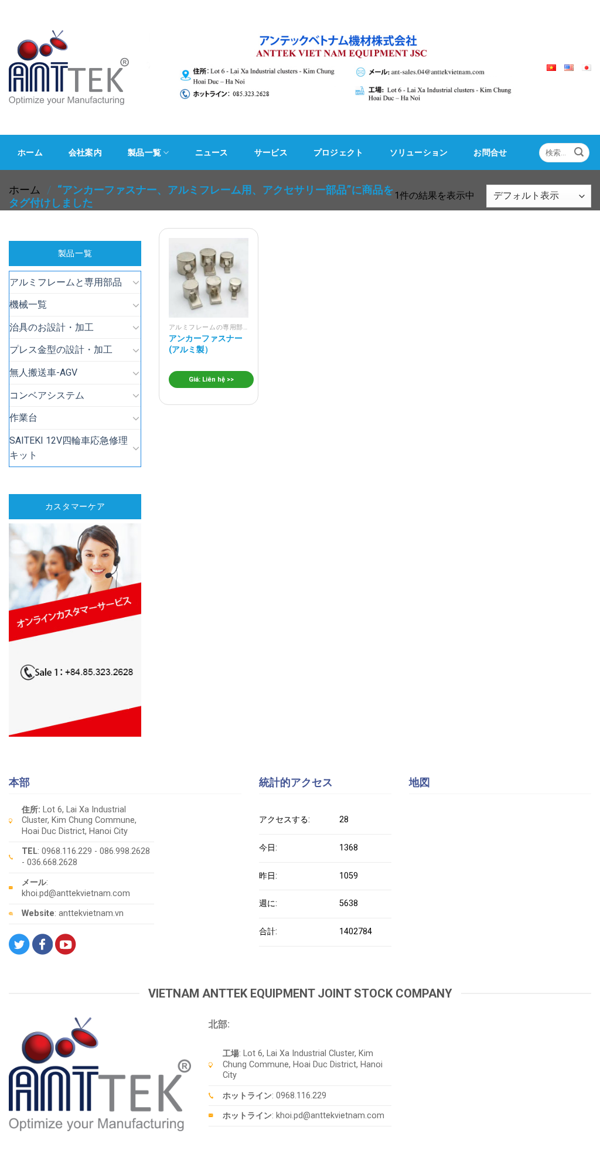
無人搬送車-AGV (43, 372)
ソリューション (419, 152)
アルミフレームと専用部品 (65, 282)
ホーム (30, 152)
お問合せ (490, 152)
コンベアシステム (46, 395)
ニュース (212, 152)
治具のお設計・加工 (51, 327)
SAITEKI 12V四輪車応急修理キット (68, 448)
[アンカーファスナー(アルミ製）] (208, 278)
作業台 (23, 417)
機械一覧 (28, 304)
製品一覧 (144, 152)
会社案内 (85, 152)
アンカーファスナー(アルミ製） (206, 344)
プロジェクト (338, 152)
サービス (271, 152)
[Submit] (579, 152)
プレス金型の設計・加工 (60, 349)
